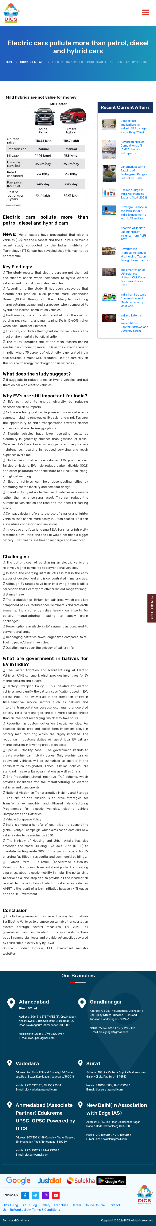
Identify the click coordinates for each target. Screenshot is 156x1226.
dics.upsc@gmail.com (41, 1038)
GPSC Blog (29, 1205)
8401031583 (104, 1085)
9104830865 (123, 1135)
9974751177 (32, 1150)
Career (76, 1205)
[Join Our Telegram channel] (35, 1195)
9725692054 (52, 1085)
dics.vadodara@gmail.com (41, 1089)
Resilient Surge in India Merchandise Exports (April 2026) (134, 193)
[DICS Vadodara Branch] (9, 1063)
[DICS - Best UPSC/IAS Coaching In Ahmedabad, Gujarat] (144, 1194)
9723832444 (107, 1028)
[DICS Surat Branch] (80, 1063)
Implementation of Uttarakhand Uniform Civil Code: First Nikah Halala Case (133, 277)
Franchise (61, 1205)
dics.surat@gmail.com (109, 1089)
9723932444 (127, 1028)
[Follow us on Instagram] (45, 1195)
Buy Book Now (152, 608)
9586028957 (55, 1033)
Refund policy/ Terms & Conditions (35, 1210)
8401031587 (122, 1085)
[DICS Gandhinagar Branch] (82, 1003)
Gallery (45, 1205)
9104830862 (104, 1135)
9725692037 (33, 1085)
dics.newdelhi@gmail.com (111, 1139)
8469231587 (36, 1033)
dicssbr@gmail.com (37, 1154)
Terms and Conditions (16, 1220)
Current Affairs (32, 62)
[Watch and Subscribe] (56, 1195)
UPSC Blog (10, 1205)
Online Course (95, 1205)
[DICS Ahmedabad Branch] (11, 1003)
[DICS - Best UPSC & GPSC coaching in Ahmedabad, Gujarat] (15, 13)
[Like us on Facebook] (25, 1195)
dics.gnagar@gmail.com (113, 1032)
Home (10, 62)
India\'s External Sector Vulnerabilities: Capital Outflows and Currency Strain (134, 323)
